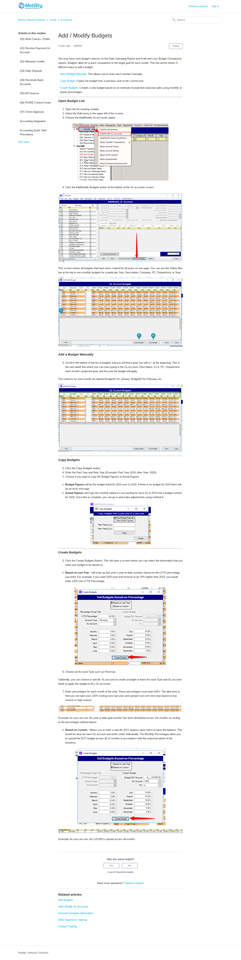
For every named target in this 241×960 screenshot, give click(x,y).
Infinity (53, 20)
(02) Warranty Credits (32, 61)
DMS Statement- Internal (72, 919)
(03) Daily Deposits (31, 70)
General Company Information (75, 913)
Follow (176, 46)
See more (23, 141)
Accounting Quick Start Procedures (33, 132)
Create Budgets (69, 87)
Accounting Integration (33, 121)
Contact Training (67, 926)
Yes (111, 865)
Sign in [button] (215, 6)
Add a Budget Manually (73, 73)
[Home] (30, 8)
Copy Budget (67, 80)
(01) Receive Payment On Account (35, 50)
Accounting (66, 20)
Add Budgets (65, 899)
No (129, 865)
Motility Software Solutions (32, 20)
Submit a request (197, 6)
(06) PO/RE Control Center (35, 102)
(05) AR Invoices (29, 93)
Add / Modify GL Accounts (73, 906)
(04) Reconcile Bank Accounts (31, 82)
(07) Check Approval (32, 111)
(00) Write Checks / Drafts (35, 38)
